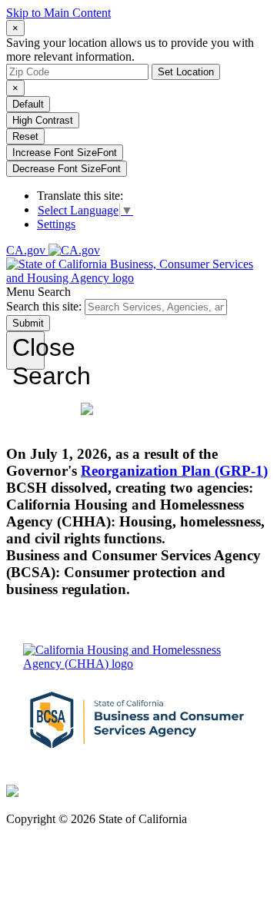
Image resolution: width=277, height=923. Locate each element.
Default (28, 104)
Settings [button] (56, 224)
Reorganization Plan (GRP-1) (174, 471)
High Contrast (42, 120)
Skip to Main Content (58, 12)
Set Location (186, 72)
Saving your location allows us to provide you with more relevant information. (130, 49)
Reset (25, 136)
